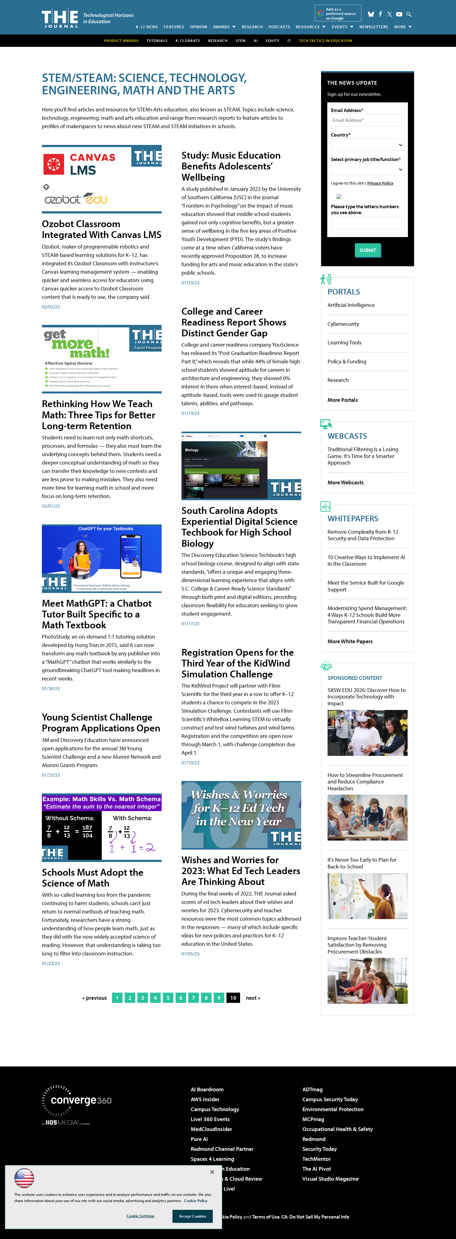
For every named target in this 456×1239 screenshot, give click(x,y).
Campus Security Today (330, 1099)
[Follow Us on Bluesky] (371, 14)
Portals (344, 291)
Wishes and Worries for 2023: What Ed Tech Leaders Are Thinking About (240, 870)
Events (340, 26)
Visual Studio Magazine (330, 1178)
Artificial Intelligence (351, 304)
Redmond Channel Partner (222, 1148)
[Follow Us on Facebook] (380, 14)
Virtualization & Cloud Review (226, 1178)
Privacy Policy (380, 183)
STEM (241, 40)
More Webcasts (346, 482)
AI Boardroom (207, 1089)
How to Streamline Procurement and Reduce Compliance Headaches (365, 782)
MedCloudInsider (211, 1129)
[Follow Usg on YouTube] (399, 14)
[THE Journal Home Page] (88, 18)
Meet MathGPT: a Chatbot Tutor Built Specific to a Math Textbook (97, 614)
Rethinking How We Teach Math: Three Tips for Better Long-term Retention (98, 414)
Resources (308, 26)
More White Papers (350, 641)
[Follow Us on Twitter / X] (389, 14)
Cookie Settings (140, 1215)
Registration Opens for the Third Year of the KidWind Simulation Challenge (237, 663)
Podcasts (279, 26)
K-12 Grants (188, 40)
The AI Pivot (316, 1168)
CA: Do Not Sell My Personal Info (315, 1217)
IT (289, 40)
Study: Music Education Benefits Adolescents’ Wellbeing (231, 166)
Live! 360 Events (210, 1119)
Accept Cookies (193, 1216)
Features (174, 26)
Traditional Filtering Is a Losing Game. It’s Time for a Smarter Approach (363, 456)
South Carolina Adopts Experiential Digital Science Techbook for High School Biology (239, 526)
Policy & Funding (347, 361)
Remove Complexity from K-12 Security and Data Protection (363, 535)
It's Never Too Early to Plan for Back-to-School (362, 863)
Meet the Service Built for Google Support (366, 586)
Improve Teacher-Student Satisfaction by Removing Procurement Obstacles (357, 945)
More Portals (343, 399)
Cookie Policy (228, 1217)
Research (252, 26)
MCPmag (313, 1119)
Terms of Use (265, 1217)
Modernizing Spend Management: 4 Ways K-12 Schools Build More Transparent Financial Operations (367, 614)
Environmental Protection (333, 1109)
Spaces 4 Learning (212, 1158)
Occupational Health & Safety (337, 1129)
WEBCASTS (347, 435)
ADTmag (312, 1089)
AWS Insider (205, 1099)
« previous (94, 997)
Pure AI (199, 1138)
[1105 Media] (79, 1156)
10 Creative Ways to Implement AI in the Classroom (366, 561)
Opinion (199, 26)
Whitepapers (353, 518)
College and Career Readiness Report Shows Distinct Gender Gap (233, 322)
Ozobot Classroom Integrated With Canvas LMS (102, 228)
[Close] (212, 1172)
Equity (272, 40)
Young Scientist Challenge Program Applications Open (101, 722)
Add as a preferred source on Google (341, 13)
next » (253, 997)
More (400, 26)
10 (233, 997)
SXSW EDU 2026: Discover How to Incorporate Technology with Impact (367, 697)
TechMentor (316, 1158)
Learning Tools (344, 342)
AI (256, 40)
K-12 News (147, 26)
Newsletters (374, 26)
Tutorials (157, 40)
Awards (221, 26)
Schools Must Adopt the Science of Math (93, 877)
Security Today (319, 1148)
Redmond (313, 1138)
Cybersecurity (343, 323)
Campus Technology (215, 1109)
